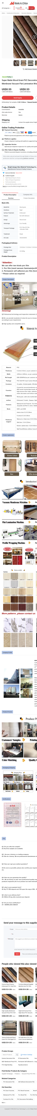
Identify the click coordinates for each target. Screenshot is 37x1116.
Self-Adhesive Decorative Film (26, 1082)
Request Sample (32, 102)
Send (17, 954)
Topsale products (23, 1065)
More (3, 1102)
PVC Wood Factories (23, 1090)
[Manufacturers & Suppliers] (19, 3)
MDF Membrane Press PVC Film (10, 1061)
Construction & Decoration (13, 13)
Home (3, 13)
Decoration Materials (26, 13)
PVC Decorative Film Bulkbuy (25, 1099)
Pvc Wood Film (22, 1095)
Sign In (4, 186)
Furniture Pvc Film (8, 1099)
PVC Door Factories (8, 1090)
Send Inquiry (18, 98)
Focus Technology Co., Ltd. (22, 1109)
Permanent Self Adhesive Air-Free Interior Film (26, 1061)
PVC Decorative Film (8, 1082)
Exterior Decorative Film (8, 1058)
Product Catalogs (27, 1054)
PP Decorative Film (23, 1058)
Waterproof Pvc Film (9, 1095)
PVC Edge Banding (7, 1065)
